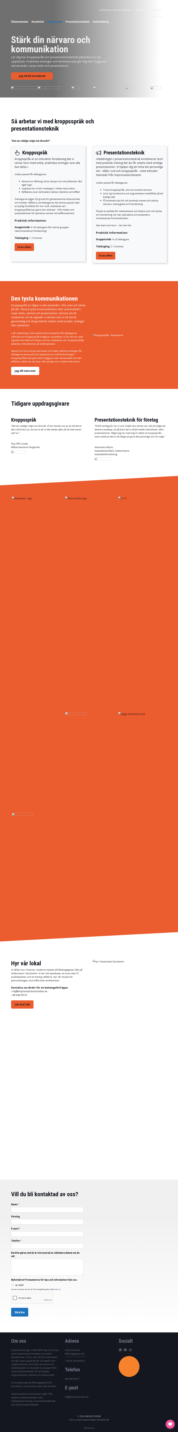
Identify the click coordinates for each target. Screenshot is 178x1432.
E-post (15, 1228)
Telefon (16, 1240)
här (59, 1289)
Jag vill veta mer (25, 371)
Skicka (20, 1312)
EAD (93, 1428)
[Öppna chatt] (170, 1424)
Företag (15, 1216)
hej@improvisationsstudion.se (30, 991)
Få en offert (24, 247)
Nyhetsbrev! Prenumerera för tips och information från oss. (44, 1279)
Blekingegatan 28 (74, 1353)
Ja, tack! (19, 1285)
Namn (15, 1204)
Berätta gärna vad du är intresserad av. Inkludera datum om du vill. (45, 1254)
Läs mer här (22, 1004)
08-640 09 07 (20, 995)
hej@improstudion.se (77, 1396)
